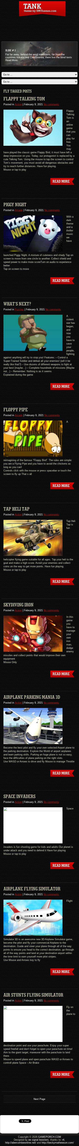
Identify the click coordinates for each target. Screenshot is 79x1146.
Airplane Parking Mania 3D (31, 697)
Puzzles (19, 309)
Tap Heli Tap (16, 509)
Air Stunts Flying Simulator (33, 995)
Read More (11, 60)
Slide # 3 (10, 50)
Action (18, 104)
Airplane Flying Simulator (31, 888)
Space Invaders (19, 796)
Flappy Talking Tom (24, 98)
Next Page (39, 1099)
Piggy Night (14, 204)
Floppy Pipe (15, 409)
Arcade (19, 210)
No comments (51, 104)
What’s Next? (17, 303)
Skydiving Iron (18, 604)
